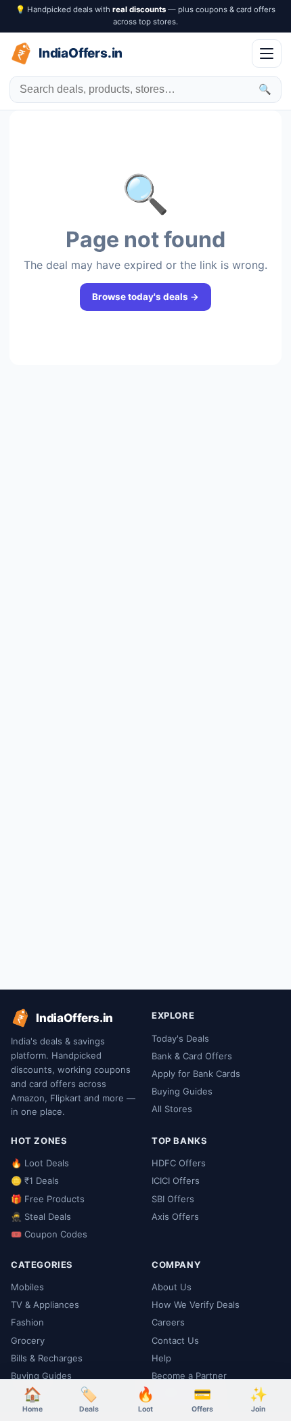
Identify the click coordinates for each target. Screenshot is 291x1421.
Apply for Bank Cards (196, 1073)
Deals (89, 1400)
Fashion (27, 1322)
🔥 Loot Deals (40, 1163)
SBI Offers (173, 1198)
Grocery (28, 1340)
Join (258, 1400)
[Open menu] (267, 53)
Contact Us (175, 1340)
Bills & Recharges (47, 1358)
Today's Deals (180, 1038)
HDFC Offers (179, 1163)
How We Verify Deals (196, 1304)
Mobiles (27, 1286)
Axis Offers (175, 1216)
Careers (168, 1322)
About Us (172, 1286)
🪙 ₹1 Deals (35, 1180)
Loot (145, 1400)
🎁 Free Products (48, 1198)
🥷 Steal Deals (41, 1216)
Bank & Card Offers (192, 1056)
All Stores (172, 1108)
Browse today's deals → (145, 296)
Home (32, 1400)
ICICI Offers (176, 1180)
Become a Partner (189, 1375)
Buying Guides (182, 1091)
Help (161, 1358)
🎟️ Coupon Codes (49, 1234)
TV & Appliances (45, 1304)
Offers (202, 1400)
